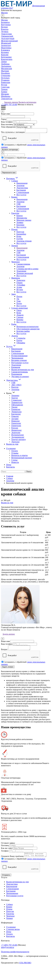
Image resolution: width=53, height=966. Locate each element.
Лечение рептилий (24, 273)
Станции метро (13, 929)
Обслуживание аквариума (27, 329)
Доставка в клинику (20, 376)
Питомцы (10, 178)
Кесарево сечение (19, 360)
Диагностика (22, 188)
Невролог (15, 421)
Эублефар (20, 285)
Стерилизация (22, 192)
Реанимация (16, 374)
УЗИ (18, 204)
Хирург (14, 398)
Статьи (14, 460)
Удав (18, 301)
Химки (4, 92)
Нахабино (5, 73)
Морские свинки (23, 220)
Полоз (19, 303)
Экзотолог (15, 432)
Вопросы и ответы (19, 455)
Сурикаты (20, 338)
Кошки (14, 197)
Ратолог (14, 428)
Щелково (5, 94)
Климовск (5, 50)
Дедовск (4, 31)
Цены (8, 465)
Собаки (14, 181)
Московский (6, 68)
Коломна (5, 52)
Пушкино (5, 80)
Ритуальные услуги (19, 363)
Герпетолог (16, 425)
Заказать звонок (11, 102)
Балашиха (5, 22)
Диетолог (15, 442)
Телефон (4, 851)
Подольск (5, 78)
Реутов (4, 85)
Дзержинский (7, 36)
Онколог (15, 416)
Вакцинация (21, 183)
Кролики (20, 225)
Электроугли (6, 99)
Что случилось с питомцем (13, 132)
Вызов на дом (12, 444)
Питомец (5, 845)
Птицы (14, 229)
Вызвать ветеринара (27, 102)
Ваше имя (5, 114)
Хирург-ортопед (18, 439)
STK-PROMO (25, 963)
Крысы (19, 215)
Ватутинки (6, 25)
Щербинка (5, 96)
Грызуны (15, 213)
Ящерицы (15, 278)
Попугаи (20, 232)
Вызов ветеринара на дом (22, 369)
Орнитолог (16, 423)
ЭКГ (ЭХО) (16, 385)
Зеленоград (6, 45)
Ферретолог (16, 430)
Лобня (4, 62)
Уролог (14, 407)
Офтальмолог (17, 405)
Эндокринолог (17, 437)
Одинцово (5, 75)
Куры (18, 236)
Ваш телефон (7, 122)
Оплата (14, 451)
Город (3, 119)
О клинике (11, 448)
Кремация (15, 367)
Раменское (5, 82)
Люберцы (5, 64)
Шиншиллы (21, 218)
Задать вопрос (9, 634)
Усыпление (21, 271)
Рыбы (13, 324)
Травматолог (17, 402)
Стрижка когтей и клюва (27, 269)
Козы (18, 313)
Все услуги (21, 195)
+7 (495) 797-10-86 (9, 104)
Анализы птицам (24, 241)
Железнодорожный (9, 41)
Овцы (19, 310)
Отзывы (14, 453)
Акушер (14, 419)
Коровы (19, 319)
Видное (4, 27)
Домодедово (6, 34)
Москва (4, 13)
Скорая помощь (23, 264)
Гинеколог (15, 409)
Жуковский (6, 43)
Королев (4, 55)
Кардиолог (16, 414)
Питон (19, 296)
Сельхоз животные (19, 308)
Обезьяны (20, 343)
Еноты (19, 340)
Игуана (19, 289)
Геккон (19, 282)
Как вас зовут (7, 848)
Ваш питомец (7, 124)
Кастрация (21, 190)
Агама (19, 287)
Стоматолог (16, 400)
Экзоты (14, 336)
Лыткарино (6, 66)
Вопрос (4, 649)
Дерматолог (16, 412)
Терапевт (15, 395)
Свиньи (19, 317)
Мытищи (5, 71)
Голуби (19, 239)
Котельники (6, 57)
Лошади (20, 315)
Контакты (10, 467)
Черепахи (15, 262)
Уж (17, 299)
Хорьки (14, 245)
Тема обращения (8, 127)
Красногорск (6, 59)
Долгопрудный (7, 38)
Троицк (4, 89)
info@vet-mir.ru (7, 947)
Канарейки (21, 234)
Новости (15, 462)
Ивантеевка (6, 48)
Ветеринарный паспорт (21, 458)
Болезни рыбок (23, 331)
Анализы (20, 185)
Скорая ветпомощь (19, 372)
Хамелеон (20, 280)
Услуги (9, 346)
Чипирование (17, 358)
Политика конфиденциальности (15, 952)
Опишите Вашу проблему (12, 856)
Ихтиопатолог (17, 435)
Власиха (4, 29)
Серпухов (5, 87)
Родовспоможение (19, 356)
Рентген (14, 387)
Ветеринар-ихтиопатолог (27, 326)
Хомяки (19, 222)
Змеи (13, 294)
